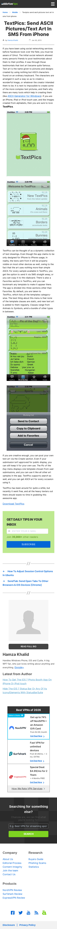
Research (35, 852)
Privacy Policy (27, 925)
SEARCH (29, 834)
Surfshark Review (12, 894)
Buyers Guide (35, 859)
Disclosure (9, 925)
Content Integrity (12, 866)
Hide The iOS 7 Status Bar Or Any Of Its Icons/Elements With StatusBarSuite (25, 690)
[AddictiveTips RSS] (36, 913)
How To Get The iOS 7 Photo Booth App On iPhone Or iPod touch (27, 681)
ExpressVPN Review (14, 897)
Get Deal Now (36, 736)
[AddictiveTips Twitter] (21, 913)
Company (10, 852)
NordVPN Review (12, 890)
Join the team (10, 870)
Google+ (19, 667)
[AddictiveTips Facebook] (13, 913)
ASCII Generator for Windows (24, 96)
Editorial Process (12, 863)
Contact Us (9, 874)
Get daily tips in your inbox (24, 522)
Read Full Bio (28, 646)
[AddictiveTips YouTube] (28, 913)
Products (9, 883)
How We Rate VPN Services (27, 788)
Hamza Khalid (13, 40)
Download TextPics (13, 503)
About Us (8, 859)
